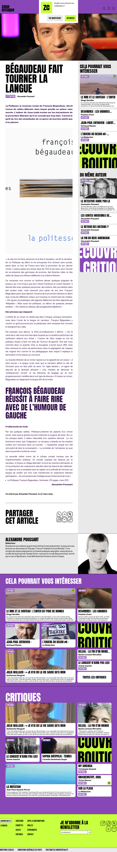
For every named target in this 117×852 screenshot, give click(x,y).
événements (32, 830)
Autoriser (70, 18)
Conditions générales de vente (30, 850)
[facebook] (108, 823)
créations (19, 821)
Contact (30, 834)
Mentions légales (7, 850)
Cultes (18, 830)
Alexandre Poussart (25, 96)
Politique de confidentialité (57, 850)
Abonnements (6, 821)
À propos (4, 825)
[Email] (114, 829)
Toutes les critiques (94, 677)
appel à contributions (36, 821)
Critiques (19, 834)
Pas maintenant (55, 18)
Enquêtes (19, 825)
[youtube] (108, 829)
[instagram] (103, 823)
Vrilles (30, 825)
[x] (114, 823)
